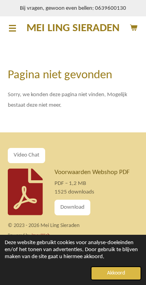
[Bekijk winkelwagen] (133, 28)
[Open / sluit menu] (12, 28)
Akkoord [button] (116, 273)
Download (72, 207)
